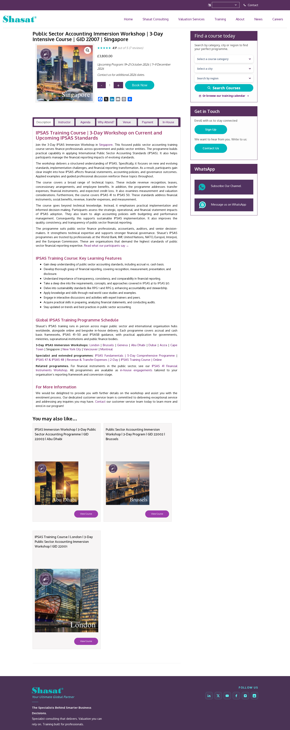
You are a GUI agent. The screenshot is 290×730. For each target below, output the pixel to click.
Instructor (64, 122)
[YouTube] (227, 695)
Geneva (122, 345)
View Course (86, 514)
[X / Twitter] (218, 695)
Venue (127, 122)
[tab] (43, 122)
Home (178, 19)
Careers (281, 19)
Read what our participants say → (106, 245)
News (269, 19)
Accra (163, 345)
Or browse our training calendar (224, 96)
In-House (168, 122)
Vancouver (91, 349)
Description (43, 122)
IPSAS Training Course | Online (141, 360)
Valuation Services (225, 19)
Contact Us (211, 148)
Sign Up (210, 129)
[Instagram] (245, 695)
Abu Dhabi (138, 345)
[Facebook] (236, 695)
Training (245, 19)
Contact (252, 5)
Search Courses (226, 87)
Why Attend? (106, 122)
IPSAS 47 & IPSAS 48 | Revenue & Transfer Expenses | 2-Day (77, 360)
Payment (147, 122)
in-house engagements (136, 370)
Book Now (139, 85)
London (94, 345)
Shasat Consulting (198, 19)
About (258, 19)
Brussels (108, 345)
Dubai (152, 345)
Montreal (106, 349)
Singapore (106, 145)
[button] (87, 50)
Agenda (85, 122)
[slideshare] (254, 695)
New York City (72, 349)
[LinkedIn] (209, 695)
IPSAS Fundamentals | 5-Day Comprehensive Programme (135, 355)
